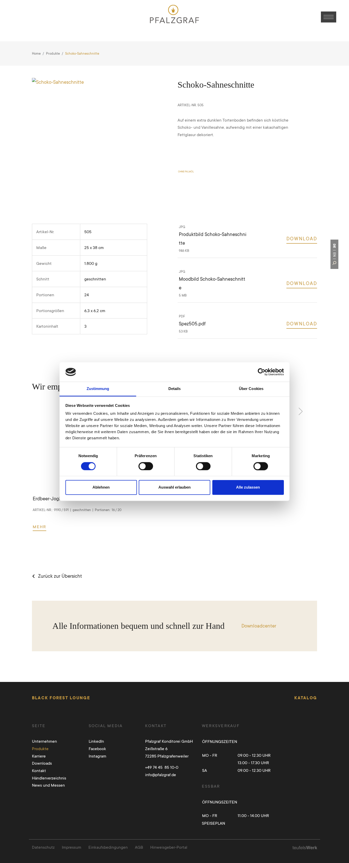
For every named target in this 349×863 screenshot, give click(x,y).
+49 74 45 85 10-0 (161, 767)
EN (334, 254)
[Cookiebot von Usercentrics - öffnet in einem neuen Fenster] (261, 372)
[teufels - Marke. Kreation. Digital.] (305, 847)
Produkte (53, 53)
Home (36, 53)
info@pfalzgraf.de (160, 774)
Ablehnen (101, 487)
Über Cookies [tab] (251, 389)
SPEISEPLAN (213, 823)
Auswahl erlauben (174, 487)
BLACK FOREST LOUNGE (61, 698)
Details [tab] (174, 389)
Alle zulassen (248, 487)
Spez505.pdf (192, 323)
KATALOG (305, 698)
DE (334, 246)
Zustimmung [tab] (98, 389)
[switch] (145, 466)
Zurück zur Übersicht (60, 576)
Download (301, 238)
